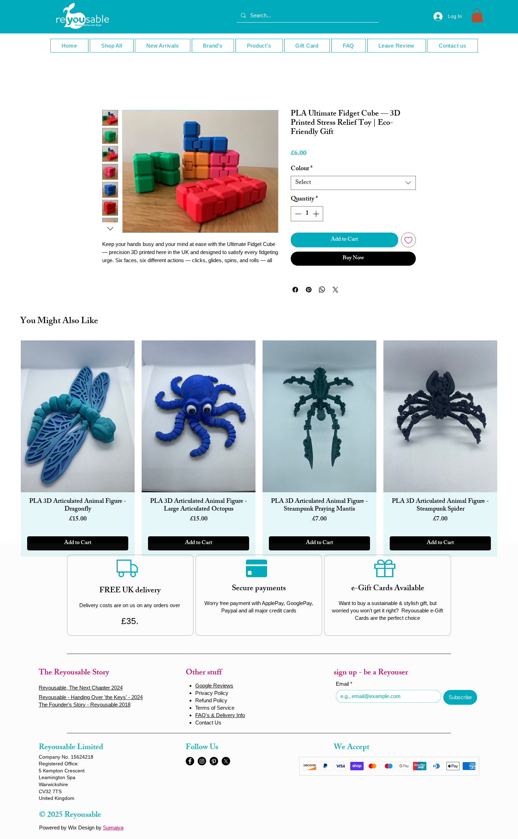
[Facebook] (190, 761)
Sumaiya (113, 828)
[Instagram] (202, 761)
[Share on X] (335, 289)
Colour (302, 169)
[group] (259, 448)
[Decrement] (297, 213)
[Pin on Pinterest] (308, 289)
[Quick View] (78, 416)
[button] (477, 15)
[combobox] (353, 183)
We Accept (351, 748)
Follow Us (202, 748)
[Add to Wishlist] (408, 240)
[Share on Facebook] (295, 289)
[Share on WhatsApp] (322, 289)
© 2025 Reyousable (70, 815)
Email (344, 684)
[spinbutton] (307, 213)
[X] (226, 761)
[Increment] (316, 213)
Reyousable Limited (71, 748)
